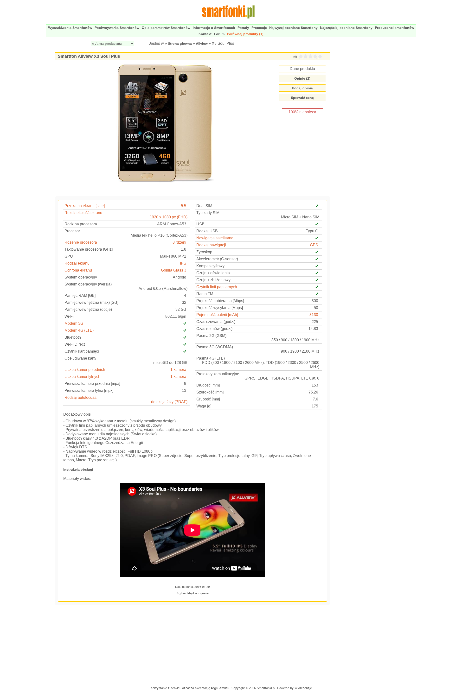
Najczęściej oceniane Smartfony (346, 28)
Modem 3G (73, 323)
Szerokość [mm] (210, 392)
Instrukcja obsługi (78, 469)
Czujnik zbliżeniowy (213, 280)
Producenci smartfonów (394, 28)
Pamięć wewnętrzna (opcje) (88, 309)
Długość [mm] (208, 385)
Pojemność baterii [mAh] (217, 315)
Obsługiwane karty (80, 358)
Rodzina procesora (80, 224)
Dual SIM (204, 206)
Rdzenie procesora (80, 242)
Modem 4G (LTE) (79, 330)
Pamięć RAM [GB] (80, 295)
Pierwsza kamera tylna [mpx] (88, 390)
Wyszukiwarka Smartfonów (70, 28)
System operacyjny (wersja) (88, 284)
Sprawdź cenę (302, 98)
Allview (202, 43)
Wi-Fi (69, 316)
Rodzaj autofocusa (80, 397)
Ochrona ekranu (78, 270)
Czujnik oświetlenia (213, 273)
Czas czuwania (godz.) (215, 322)
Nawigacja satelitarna (214, 238)
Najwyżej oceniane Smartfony (293, 28)
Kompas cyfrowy (210, 266)
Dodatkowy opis (77, 414)
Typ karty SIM (207, 213)
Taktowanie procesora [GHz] (88, 249)
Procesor (72, 231)
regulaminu (220, 688)
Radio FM (204, 294)
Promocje (259, 28)
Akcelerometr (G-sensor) (217, 259)
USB (200, 224)
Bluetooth (72, 337)
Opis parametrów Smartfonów (166, 28)
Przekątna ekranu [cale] (84, 206)
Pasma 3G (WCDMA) (214, 347)
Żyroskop (204, 252)
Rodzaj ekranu (77, 263)
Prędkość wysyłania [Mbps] (219, 308)
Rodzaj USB (207, 231)
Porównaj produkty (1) (245, 34)
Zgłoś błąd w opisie (192, 593)
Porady (243, 28)
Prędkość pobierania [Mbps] (220, 301)
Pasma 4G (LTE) (210, 358)
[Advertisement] (192, 645)
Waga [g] (203, 406)
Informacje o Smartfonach (214, 28)
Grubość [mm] (208, 399)
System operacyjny (80, 277)
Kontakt (205, 34)
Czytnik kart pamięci (81, 351)
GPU (68, 256)
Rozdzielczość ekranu (83, 213)
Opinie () (302, 78)
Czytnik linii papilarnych (216, 287)
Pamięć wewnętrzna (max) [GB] (91, 302)
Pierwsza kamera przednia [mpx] (92, 383)
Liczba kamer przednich (84, 370)
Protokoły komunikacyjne (217, 374)
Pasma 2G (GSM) (211, 336)
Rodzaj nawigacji (211, 245)
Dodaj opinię (302, 88)
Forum (219, 34)
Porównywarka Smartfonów (117, 28)
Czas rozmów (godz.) (214, 329)
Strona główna (180, 43)
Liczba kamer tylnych (82, 376)
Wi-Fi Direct (74, 344)
